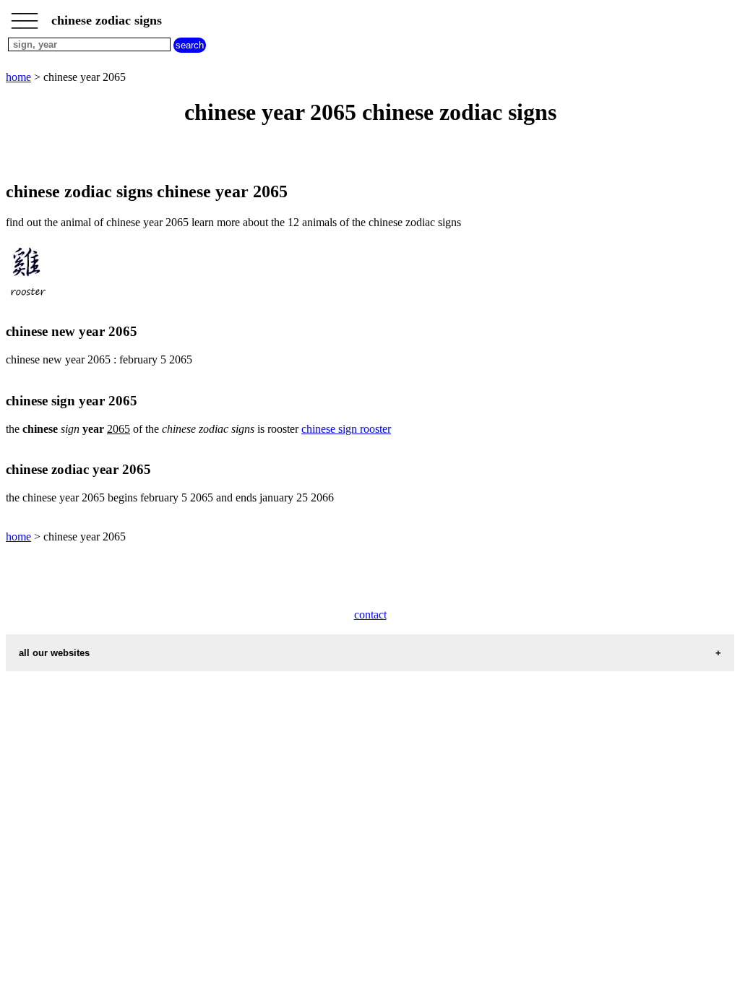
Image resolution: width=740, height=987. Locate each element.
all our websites (54, 652)
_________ (25, 16)
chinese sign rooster (346, 429)
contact (370, 614)
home (18, 77)
